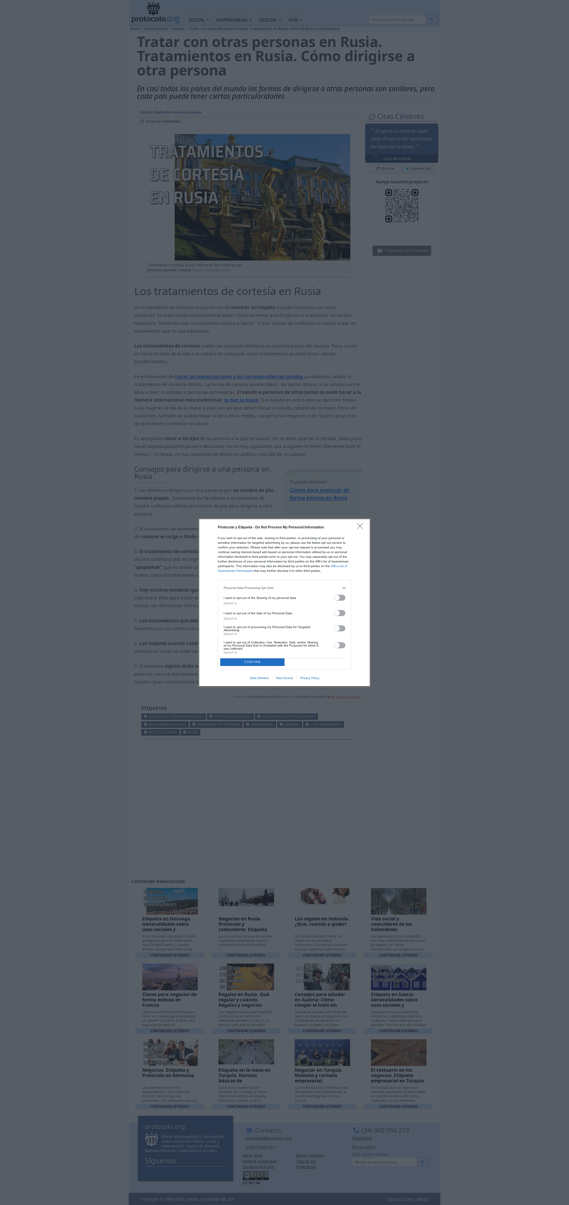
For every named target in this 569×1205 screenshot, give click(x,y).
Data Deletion (259, 678)
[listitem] (284, 588)
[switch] (339, 598)
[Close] (361, 527)
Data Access (284, 678)
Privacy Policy (309, 678)
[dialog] (284, 602)
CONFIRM (252, 662)
